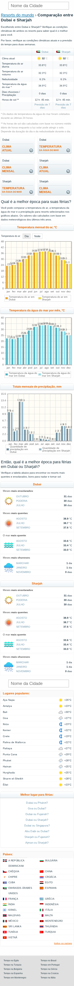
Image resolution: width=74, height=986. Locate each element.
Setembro (23, 527)
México (13, 921)
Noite (37, 236)
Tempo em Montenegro (15, 977)
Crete (6, 736)
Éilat (5, 784)
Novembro (23, 572)
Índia (11, 904)
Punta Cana (10, 754)
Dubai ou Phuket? (37, 802)
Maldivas (14, 915)
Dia (27, 236)
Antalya (7, 706)
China (49, 871)
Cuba (11, 882)
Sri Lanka (14, 926)
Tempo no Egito (11, 960)
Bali (5, 712)
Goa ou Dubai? (37, 808)
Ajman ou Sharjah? (36, 842)
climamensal (8, 169)
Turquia (50, 932)
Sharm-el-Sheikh (13, 778)
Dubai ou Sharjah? (37, 819)
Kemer (7, 730)
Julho (20, 505)
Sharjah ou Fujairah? (37, 836)
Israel (12, 910)
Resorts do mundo (17, 15)
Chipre (12, 877)
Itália (49, 910)
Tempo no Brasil (48, 960)
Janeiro (21, 567)
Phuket (7, 760)
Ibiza (6, 724)
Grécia (49, 899)
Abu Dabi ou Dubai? (37, 831)
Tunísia (13, 932)
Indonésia (52, 904)
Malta (49, 915)
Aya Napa (9, 699)
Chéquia (13, 871)
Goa (5, 718)
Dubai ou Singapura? (37, 825)
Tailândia (51, 926)
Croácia (50, 877)
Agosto (21, 518)
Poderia (21, 500)
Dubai (44, 51)
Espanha (51, 888)
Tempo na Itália (48, 977)
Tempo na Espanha (13, 973)
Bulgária (51, 860)
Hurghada (9, 772)
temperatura (50, 148)
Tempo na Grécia (49, 969)
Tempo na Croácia (50, 973)
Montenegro (54, 921)
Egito (49, 882)
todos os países (63, 943)
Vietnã (12, 937)
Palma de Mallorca (14, 742)
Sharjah (65, 51)
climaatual (7, 148)
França (13, 899)
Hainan (7, 766)
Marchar (22, 563)
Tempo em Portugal (50, 965)
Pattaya (7, 748)
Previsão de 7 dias (42, 106)
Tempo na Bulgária (13, 969)
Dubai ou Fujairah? (37, 814)
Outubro (22, 496)
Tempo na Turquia (12, 965)
